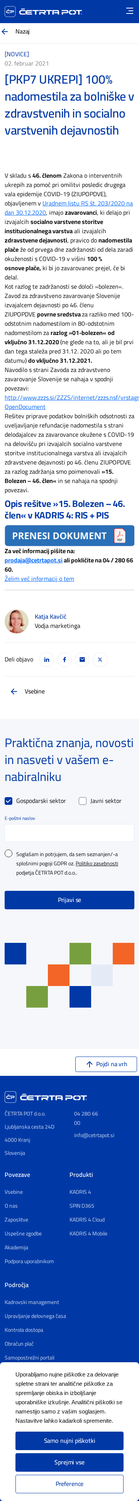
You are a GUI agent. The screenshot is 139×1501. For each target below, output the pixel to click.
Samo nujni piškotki (69, 1440)
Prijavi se (69, 900)
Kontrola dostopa (24, 1330)
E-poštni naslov (20, 818)
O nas (11, 1206)
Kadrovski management (32, 1302)
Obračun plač (19, 1344)
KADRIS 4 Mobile (88, 1234)
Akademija (16, 1248)
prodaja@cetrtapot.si (34, 560)
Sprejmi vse (69, 1462)
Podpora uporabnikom (29, 1261)
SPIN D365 (82, 1206)
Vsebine (35, 691)
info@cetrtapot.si (94, 1135)
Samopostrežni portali (29, 1358)
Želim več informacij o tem (39, 579)
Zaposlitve (16, 1220)
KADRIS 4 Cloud (87, 1220)
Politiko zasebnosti (97, 864)
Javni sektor (106, 801)
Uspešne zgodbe (23, 1234)
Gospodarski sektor (41, 801)
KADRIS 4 (80, 1192)
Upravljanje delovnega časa (35, 1316)
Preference (69, 1484)
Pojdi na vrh (111, 1064)
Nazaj (22, 31)
